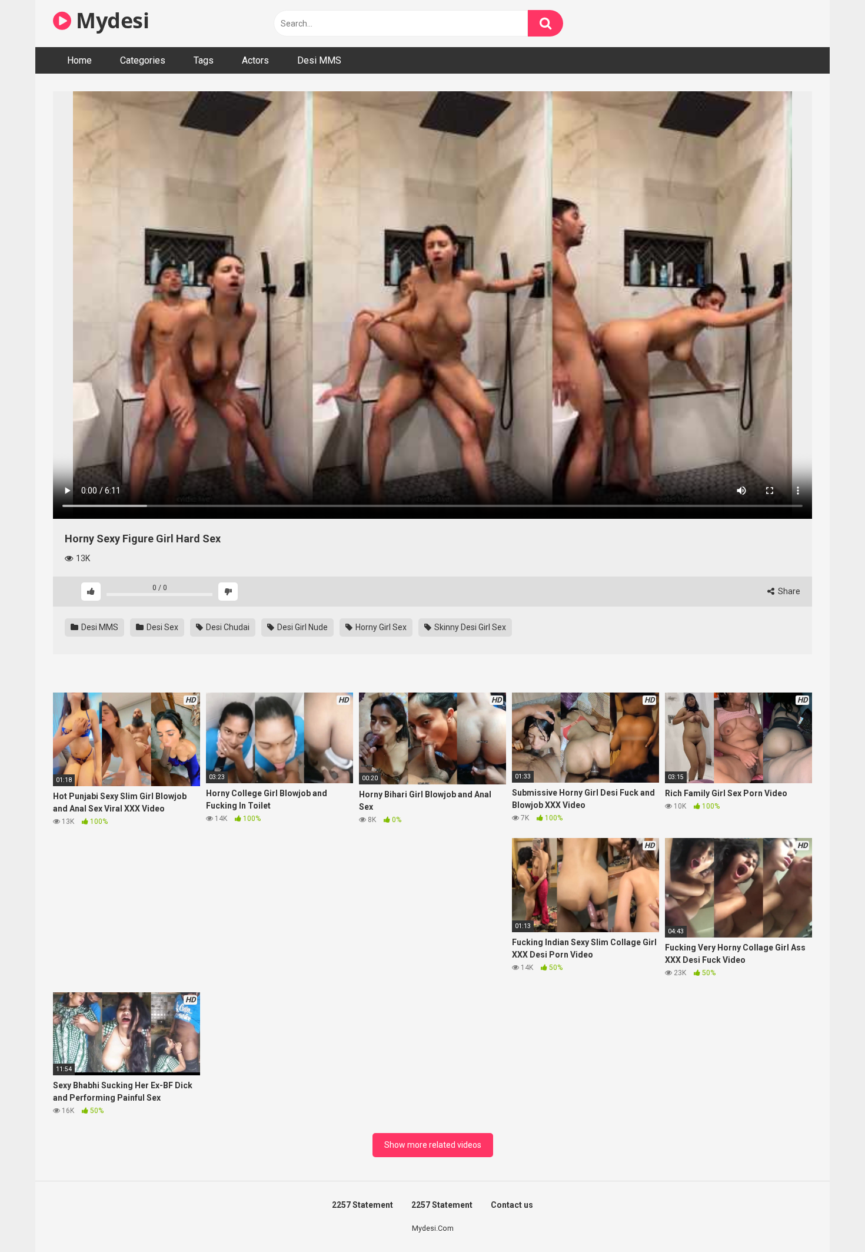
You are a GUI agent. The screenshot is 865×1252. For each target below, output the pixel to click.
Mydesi (110, 20)
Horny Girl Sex (380, 627)
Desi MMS (319, 60)
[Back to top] (825, 1216)
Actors (255, 60)
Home (79, 60)
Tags (204, 60)
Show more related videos (432, 1145)
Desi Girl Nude (301, 627)
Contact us (512, 1205)
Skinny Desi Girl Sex (469, 627)
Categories (142, 60)
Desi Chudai (226, 627)
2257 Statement (362, 1205)
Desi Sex (161, 627)
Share (788, 591)
